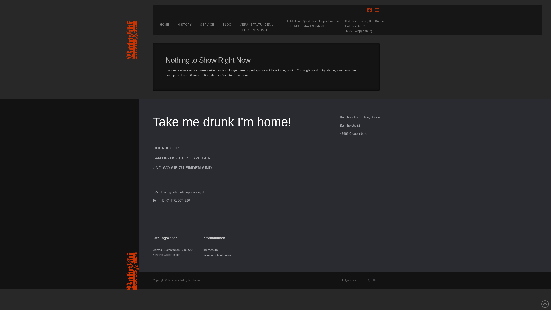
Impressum (210, 249)
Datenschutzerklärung (217, 255)
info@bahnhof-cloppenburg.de (318, 21)
